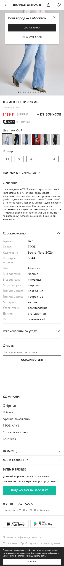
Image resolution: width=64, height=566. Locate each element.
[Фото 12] (45, 92)
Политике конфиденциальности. (31, 556)
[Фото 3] (23, 92)
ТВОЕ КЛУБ (11, 425)
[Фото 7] (33, 92)
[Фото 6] (30, 92)
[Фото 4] (25, 92)
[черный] (55, 139)
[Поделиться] (49, 5)
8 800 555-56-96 (18, 504)
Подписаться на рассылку (29, 490)
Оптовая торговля (15, 432)
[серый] (45, 139)
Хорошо (32, 561)
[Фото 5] (28, 92)
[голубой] (36, 139)
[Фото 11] (43, 92)
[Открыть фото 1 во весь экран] (32, 52)
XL (54, 159)
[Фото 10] (40, 92)
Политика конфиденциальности (22, 537)
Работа (8, 412)
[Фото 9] (38, 92)
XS (7, 159)
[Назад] (5, 5)
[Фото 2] (20, 92)
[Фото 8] (35, 92)
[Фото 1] (18, 92)
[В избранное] (59, 5)
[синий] (16, 139)
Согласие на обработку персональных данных (31, 543)
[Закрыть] (54, 17)
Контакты (9, 439)
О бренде (10, 405)
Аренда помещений (17, 419)
